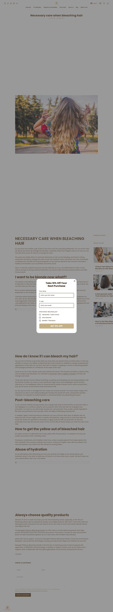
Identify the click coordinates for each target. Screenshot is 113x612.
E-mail (41, 301)
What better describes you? (48, 312)
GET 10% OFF (56, 326)
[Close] (75, 281)
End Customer (46, 317)
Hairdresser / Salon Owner (50, 314)
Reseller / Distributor (49, 320)
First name (42, 291)
